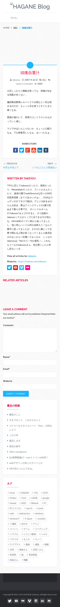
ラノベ (38, 539)
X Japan (28, 518)
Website (7, 381)
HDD (23, 503)
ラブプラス (15, 544)
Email (6, 368)
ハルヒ (44, 534)
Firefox (13, 498)
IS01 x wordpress (18, 451)
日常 (12, 549)
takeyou (16, 80)
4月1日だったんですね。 (21, 468)
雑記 (44, 80)
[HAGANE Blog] (30, 6)
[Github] (49, 600)
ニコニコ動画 (30, 534)
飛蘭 (26, 560)
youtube (41, 518)
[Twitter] (21, 150)
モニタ (27, 539)
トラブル (14, 534)
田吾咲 (13, 554)
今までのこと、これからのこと (25, 420)
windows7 (15, 518)
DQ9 (45, 493)
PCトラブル (15, 508)
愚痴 (28, 544)
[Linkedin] (39, 150)
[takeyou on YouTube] (15, 267)
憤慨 (46, 544)
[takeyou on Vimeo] (21, 267)
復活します (14, 440)
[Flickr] (22, 600)
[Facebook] (15, 150)
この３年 (13, 435)
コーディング (41, 529)
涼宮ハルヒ (38, 549)
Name (6, 357)
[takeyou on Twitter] (9, 267)
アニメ (36, 523)
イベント (14, 529)
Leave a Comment (24, 83)
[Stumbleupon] (33, 150)
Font (24, 498)
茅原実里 (33, 554)
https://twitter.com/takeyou (32, 261)
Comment (8, 325)
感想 (37, 544)
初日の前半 (14, 446)
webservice (24, 513)
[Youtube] (16, 600)
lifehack (34, 503)
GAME (34, 498)
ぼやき (24, 523)
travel (40, 508)
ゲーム (27, 529)
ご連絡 (13, 523)
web (12, 513)
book (12, 493)
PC (45, 503)
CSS (36, 493)
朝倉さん (23, 549)
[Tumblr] (46, 150)
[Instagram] (36, 600)
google (46, 498)
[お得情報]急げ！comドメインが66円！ (29, 457)
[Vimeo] (29, 600)
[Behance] (42, 600)
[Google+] (27, 150)
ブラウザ (14, 539)
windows (39, 513)
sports (29, 508)
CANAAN (24, 493)
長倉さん (14, 560)
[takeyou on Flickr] (27, 267)
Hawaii (13, 503)
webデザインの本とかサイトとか (26, 463)
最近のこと (14, 414)
